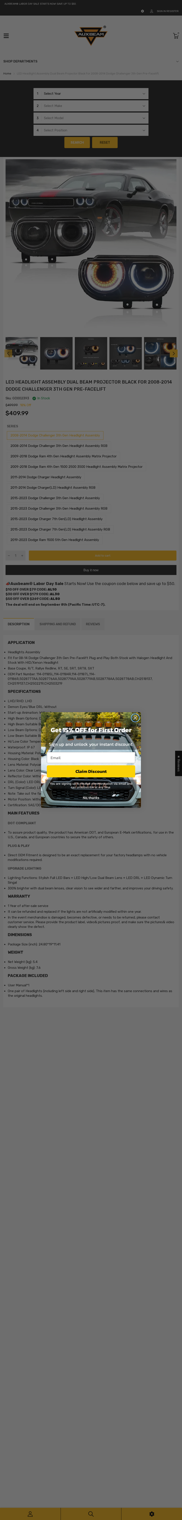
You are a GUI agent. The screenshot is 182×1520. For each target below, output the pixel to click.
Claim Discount (91, 771)
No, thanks (91, 797)
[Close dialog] (135, 718)
